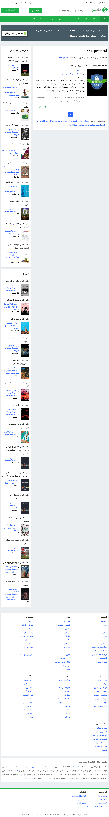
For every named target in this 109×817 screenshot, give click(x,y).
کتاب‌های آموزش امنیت (69, 74)
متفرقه (67, 717)
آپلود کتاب (10, 10)
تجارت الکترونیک (26, 636)
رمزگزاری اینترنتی (79, 101)
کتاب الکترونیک (79, 796)
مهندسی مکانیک (100, 695)
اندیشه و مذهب (64, 625)
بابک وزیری (13, 209)
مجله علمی (29, 706)
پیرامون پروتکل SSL (75, 125)
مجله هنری (29, 713)
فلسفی (67, 651)
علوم (85, 18)
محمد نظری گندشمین (13, 187)
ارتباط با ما (102, 796)
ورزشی (67, 710)
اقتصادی (67, 621)
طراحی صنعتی (101, 680)
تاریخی (67, 632)
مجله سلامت (28, 710)
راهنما (14, 3)
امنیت (31, 629)
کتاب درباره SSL (70, 121)
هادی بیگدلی (12, 323)
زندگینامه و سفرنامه (99, 647)
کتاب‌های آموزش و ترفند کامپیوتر (12, 232)
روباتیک (104, 702)
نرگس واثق (13, 129)
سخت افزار (29, 640)
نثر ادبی (104, 643)
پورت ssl (58, 121)
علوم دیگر (66, 669)
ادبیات (95, 18)
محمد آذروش (12, 458)
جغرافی (67, 636)
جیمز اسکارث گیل (10, 304)
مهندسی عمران (101, 684)
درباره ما (103, 799)
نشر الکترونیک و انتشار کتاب (95, 3)
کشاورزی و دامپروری (62, 662)
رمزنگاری (41, 97)
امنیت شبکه (62, 97)
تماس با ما (5, 3)
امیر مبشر (13, 548)
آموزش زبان (102, 658)
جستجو (35, 10)
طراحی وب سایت (26, 647)
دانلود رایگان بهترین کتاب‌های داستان (11, 289)
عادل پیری (79, 70)
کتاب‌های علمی (13, 95)
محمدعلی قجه (11, 566)
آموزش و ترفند (27, 625)
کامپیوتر (75, 18)
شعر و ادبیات (102, 728)
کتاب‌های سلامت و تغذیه (12, 258)
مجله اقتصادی (28, 695)
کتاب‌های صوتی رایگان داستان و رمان (10, 151)
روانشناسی (66, 640)
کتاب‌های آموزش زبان (11, 460)
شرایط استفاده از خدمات (97, 806)
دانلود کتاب (44, 106)
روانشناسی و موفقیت (98, 735)
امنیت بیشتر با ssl (93, 125)
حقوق (68, 654)
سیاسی (67, 647)
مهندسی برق (102, 691)
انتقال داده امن (66, 101)
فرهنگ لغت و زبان (99, 654)
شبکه (31, 643)
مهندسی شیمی (100, 699)
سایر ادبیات (102, 662)
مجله (42, 18)
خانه (104, 18)
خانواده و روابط (64, 687)
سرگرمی (67, 695)
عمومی (52, 18)
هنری (68, 713)
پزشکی (67, 629)
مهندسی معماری (100, 687)
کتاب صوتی (29, 18)
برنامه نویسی (28, 632)
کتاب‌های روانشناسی (11, 92)
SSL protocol (65, 57)
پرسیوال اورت (12, 148)
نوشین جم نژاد (11, 390)
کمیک (104, 640)
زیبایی (67, 691)
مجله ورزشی (28, 699)
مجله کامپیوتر (28, 680)
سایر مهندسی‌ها (100, 706)
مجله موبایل (28, 684)
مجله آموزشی (28, 702)
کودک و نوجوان (64, 702)
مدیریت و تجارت (100, 743)
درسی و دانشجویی (63, 658)
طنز (105, 636)
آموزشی (104, 750)
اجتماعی (67, 643)
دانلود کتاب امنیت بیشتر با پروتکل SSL (88, 65)
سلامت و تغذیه (64, 699)
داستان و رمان (101, 732)
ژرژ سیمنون (12, 345)
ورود (31, 3)
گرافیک (30, 651)
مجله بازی (29, 687)
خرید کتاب (81, 803)
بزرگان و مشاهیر (64, 680)
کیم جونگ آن (11, 525)
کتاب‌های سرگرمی (12, 599)
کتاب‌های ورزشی (12, 550)
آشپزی (67, 684)
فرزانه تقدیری (12, 368)
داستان (104, 621)
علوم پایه (66, 666)
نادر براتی (13, 285)
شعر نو (104, 632)
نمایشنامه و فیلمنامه (99, 651)
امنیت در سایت (50, 97)
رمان (105, 625)
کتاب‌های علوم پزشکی (10, 110)
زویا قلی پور (12, 409)
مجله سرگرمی (28, 691)
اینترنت (30, 621)
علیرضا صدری (12, 252)
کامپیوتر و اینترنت (26, 654)
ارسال (31, 778)
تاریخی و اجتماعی (100, 739)
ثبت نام (23, 3)
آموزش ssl (50, 121)
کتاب (16, 771)
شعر (105, 629)
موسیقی (66, 706)
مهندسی (63, 18)
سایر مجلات (28, 717)
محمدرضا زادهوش (10, 432)
